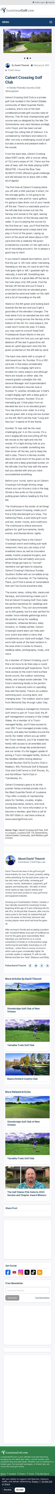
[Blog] (47, 965)
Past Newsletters (42, 1298)
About (3, 1474)
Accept (19, 1489)
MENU (5, 22)
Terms (31, 1474)
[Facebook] (30, 965)
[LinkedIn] (36, 965)
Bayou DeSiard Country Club (22, 1078)
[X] (41, 965)
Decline (7, 1489)
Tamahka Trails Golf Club (20, 1045)
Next (48, 45)
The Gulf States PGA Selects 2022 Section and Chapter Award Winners (26, 1194)
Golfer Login (39, 2)
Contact (12, 1474)
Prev (7, 45)
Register (51, 2)
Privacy (22, 1474)
